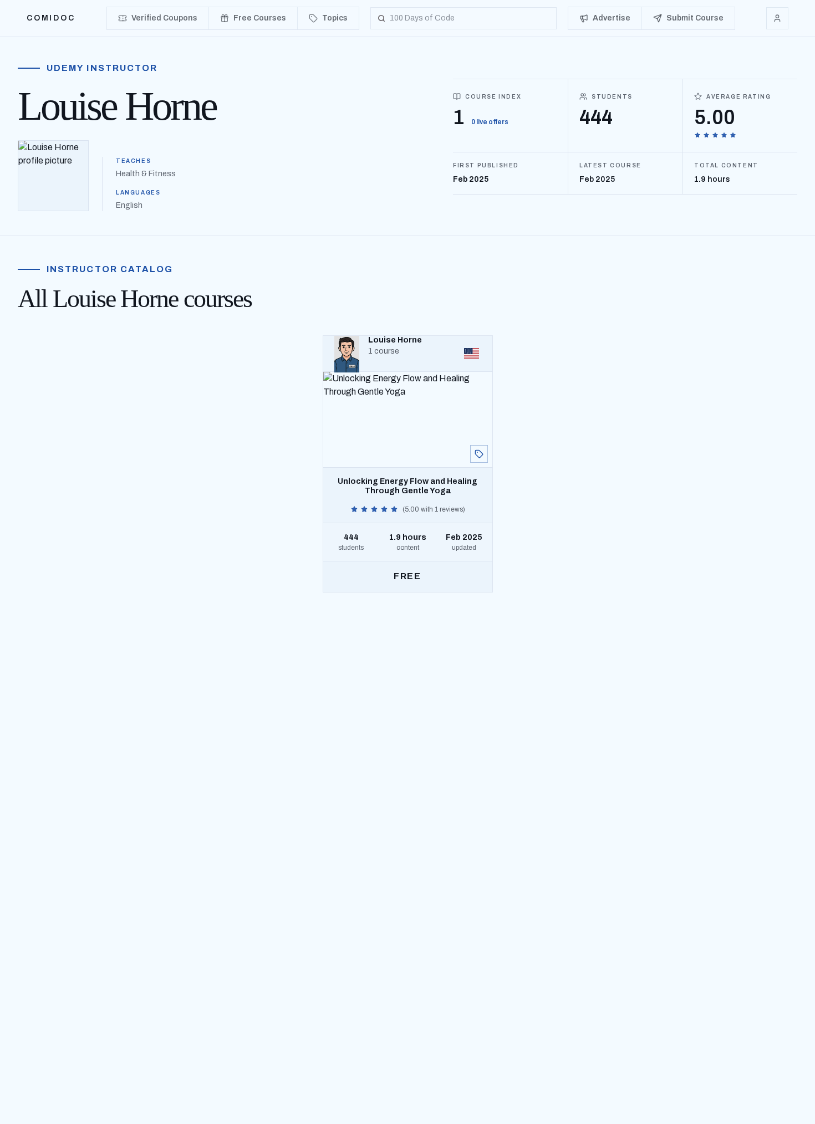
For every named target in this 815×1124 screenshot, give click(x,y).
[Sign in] (777, 18)
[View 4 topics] (479, 454)
